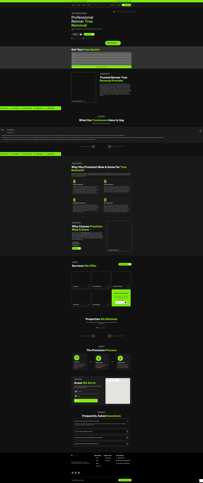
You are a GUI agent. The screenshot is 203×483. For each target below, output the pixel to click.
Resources (113, 4)
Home (73, 4)
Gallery (88, 4)
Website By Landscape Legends (77, 480)
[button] (87, 146)
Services (78, 4)
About (84, 4)
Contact (119, 4)
